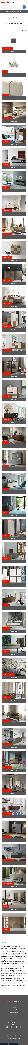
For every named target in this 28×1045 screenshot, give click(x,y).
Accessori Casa (14, 1012)
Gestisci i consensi (13, 1044)
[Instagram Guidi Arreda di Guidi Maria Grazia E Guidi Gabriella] (21, 1027)
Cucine (14, 1007)
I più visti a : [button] (20, 23)
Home (7, 11)
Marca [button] (6, 23)
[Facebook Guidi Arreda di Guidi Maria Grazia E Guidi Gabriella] (16, 1027)
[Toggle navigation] (26, 2)
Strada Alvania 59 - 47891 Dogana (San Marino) (14, 1023)
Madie (21, 11)
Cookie (6, 1044)
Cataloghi (14, 1015)
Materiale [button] (11, 23)
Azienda (14, 1005)
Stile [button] (15, 23)
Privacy (2, 1044)
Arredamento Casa (14, 11)
